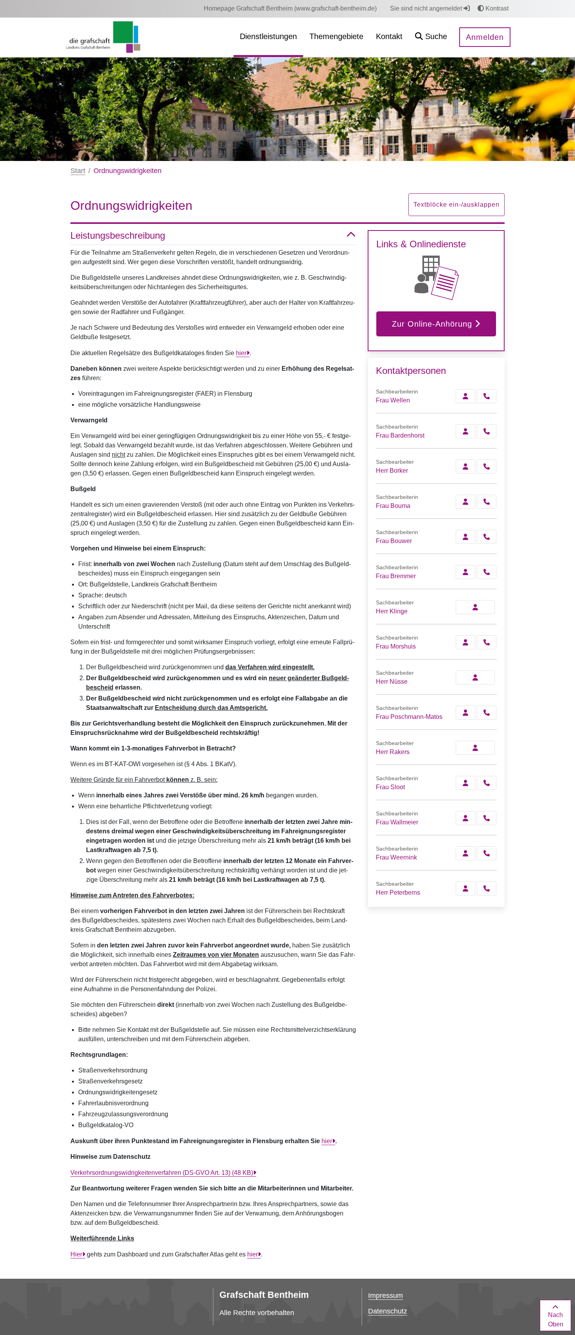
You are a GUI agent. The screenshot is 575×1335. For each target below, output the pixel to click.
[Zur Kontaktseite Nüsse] (475, 677)
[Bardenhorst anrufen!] (486, 431)
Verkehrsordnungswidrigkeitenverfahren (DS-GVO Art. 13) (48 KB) (161, 1172)
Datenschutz (387, 1311)
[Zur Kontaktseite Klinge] (475, 607)
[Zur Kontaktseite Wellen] (465, 396)
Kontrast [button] (496, 8)
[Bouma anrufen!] (486, 502)
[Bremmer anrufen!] (486, 572)
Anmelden (485, 37)
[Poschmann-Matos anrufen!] (486, 713)
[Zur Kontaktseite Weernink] (465, 853)
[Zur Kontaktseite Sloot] (465, 783)
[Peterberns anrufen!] (486, 888)
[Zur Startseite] (103, 37)
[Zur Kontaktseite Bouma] (465, 502)
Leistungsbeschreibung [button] (117, 235)
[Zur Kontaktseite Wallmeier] (465, 818)
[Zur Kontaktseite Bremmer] (465, 572)
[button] (431, 37)
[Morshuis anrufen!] (486, 642)
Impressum (385, 1295)
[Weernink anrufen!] (486, 853)
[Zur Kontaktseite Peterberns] (465, 888)
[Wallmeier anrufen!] (486, 818)
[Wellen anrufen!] (486, 396)
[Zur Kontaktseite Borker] (465, 466)
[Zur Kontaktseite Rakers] (475, 748)
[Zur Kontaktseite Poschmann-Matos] (465, 713)
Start (77, 171)
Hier (76, 1254)
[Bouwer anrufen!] (486, 537)
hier (241, 353)
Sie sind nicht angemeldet (427, 8)
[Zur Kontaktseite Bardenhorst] (465, 431)
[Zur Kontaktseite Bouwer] (465, 537)
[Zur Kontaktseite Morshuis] (465, 642)
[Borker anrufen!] (486, 466)
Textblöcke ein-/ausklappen (456, 204)
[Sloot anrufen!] (486, 783)
